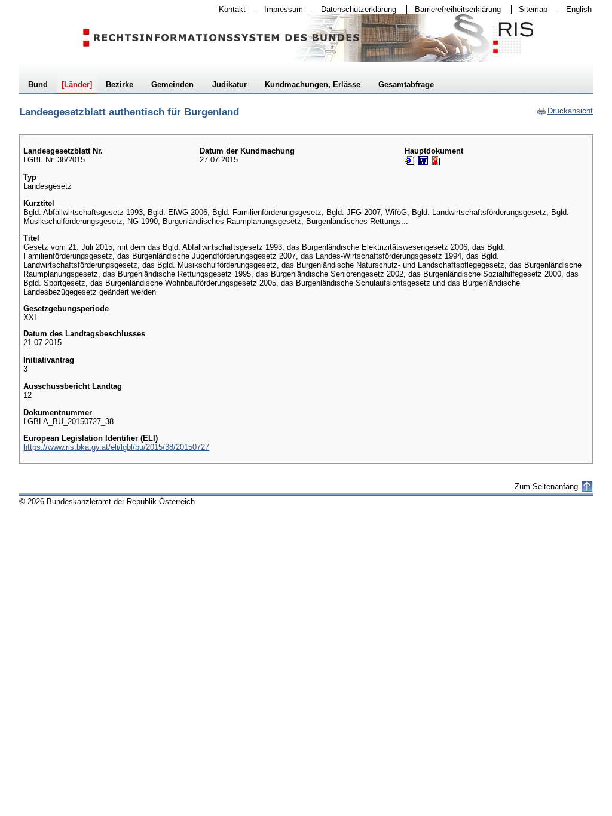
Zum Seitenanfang (546, 486)
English (579, 9)
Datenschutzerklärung (354, 9)
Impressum (279, 9)
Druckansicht (565, 110)
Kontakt (228, 9)
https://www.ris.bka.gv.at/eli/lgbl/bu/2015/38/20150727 (116, 447)
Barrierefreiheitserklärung (454, 9)
